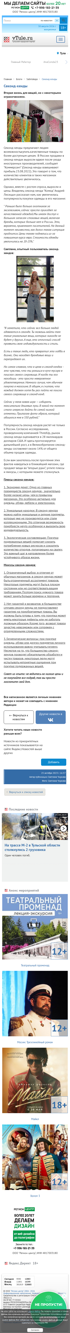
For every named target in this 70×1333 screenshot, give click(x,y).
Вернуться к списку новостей (26, 792)
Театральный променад (44, 956)
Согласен (35, 1330)
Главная (8, 79)
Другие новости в (50, 714)
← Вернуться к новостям (18, 717)
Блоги (19, 79)
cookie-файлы (34, 1311)
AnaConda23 (50, 62)
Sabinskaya (32, 79)
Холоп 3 (48, 1187)
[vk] (50, 719)
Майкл (49, 1110)
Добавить (53, 762)
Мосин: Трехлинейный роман (42, 1033)
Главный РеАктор (21, 62)
